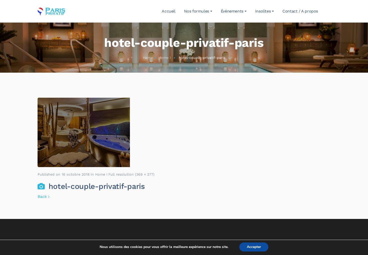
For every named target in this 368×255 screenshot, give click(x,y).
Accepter (254, 246)
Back (42, 196)
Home (148, 58)
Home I (164, 58)
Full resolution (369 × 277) (131, 174)
